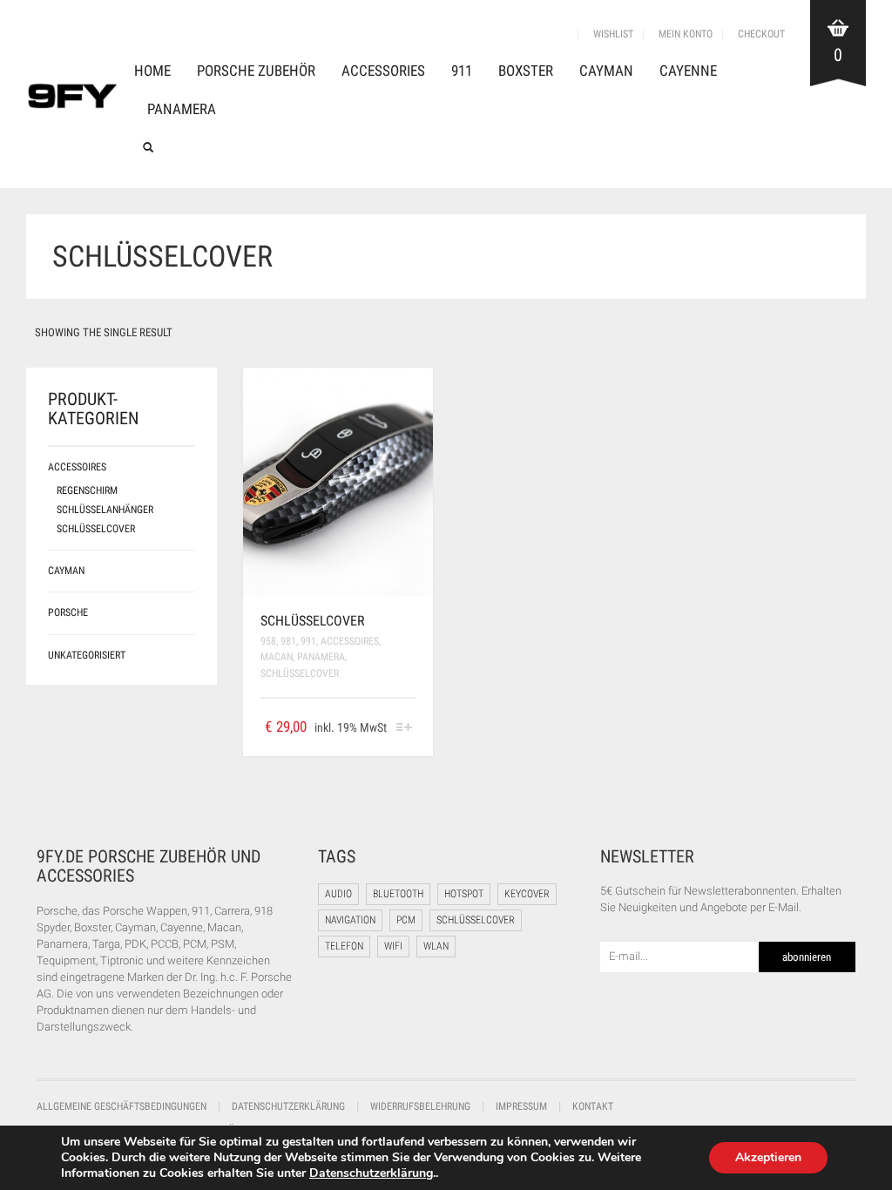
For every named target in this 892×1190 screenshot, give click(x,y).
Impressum (521, 1106)
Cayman (606, 70)
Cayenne (688, 70)
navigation (350, 920)
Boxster (525, 70)
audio (338, 894)
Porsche (68, 612)
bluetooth (398, 894)
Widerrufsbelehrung (420, 1106)
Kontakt (592, 1106)
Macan (276, 657)
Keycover (527, 894)
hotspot (463, 894)
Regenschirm (87, 490)
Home (152, 70)
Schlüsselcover (312, 620)
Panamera (181, 109)
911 (461, 70)
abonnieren (806, 956)
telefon (344, 946)
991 (308, 641)
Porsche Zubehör (256, 70)
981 (288, 641)
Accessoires (350, 641)
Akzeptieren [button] (768, 1157)
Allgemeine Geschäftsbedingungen (121, 1106)
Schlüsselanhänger (105, 510)
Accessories (383, 70)
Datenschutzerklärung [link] (371, 1173)
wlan (436, 946)
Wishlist (613, 34)
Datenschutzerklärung (288, 1106)
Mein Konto (686, 34)
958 (268, 641)
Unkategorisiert (86, 655)
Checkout (761, 34)
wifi (393, 946)
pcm (406, 920)
